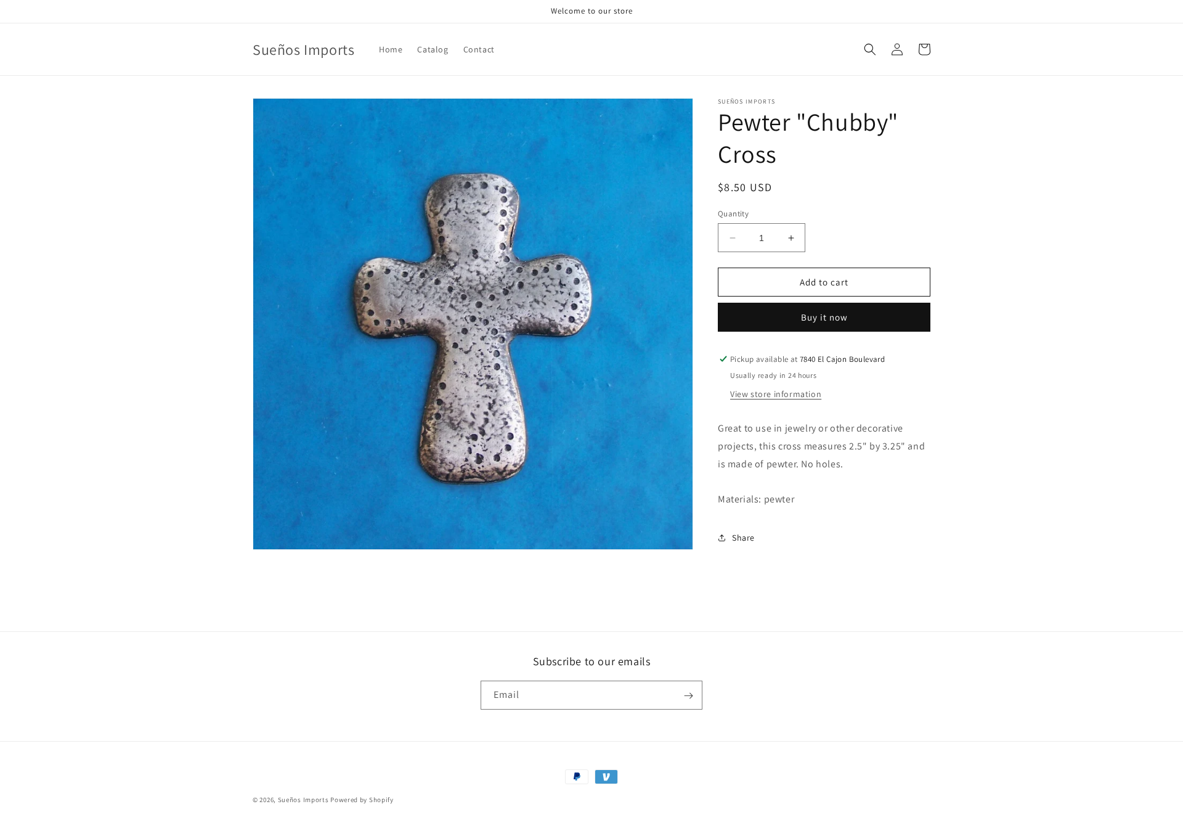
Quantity (733, 213)
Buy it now (824, 317)
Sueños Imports (303, 799)
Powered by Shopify (362, 799)
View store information (775, 394)
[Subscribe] (688, 695)
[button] (870, 49)
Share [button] (743, 537)
